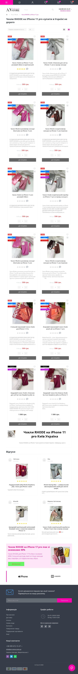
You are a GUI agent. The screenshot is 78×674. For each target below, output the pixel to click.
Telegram (11, 656)
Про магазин (10, 615)
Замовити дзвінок (65, 10)
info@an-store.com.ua (13, 649)
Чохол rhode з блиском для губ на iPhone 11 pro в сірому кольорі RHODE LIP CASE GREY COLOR (55, 65)
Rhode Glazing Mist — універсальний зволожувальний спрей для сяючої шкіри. (56, 486)
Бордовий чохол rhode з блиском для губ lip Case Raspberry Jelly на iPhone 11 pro (23, 395)
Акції (7, 634)
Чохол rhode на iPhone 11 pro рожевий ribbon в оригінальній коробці (23, 65)
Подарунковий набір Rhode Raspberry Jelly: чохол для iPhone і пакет (22, 485)
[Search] (53, 10)
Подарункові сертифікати (14, 631)
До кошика (22, 94)
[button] (32, 2)
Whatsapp (15, 656)
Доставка (9, 617)
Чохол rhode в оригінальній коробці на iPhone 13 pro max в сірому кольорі (56, 528)
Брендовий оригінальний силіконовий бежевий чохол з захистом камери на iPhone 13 (22, 529)
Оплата (8, 620)
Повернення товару (12, 629)
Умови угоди (10, 623)
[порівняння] (34, 39)
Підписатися (64, 600)
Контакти (9, 626)
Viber (7, 656)
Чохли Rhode (14, 14)
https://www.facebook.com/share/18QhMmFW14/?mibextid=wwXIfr (41, 626)
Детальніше (16, 564)
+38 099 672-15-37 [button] (13, 646)
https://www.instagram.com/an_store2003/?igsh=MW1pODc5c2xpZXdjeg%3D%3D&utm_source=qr (49, 626)
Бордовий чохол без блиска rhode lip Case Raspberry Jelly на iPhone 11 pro (55, 395)
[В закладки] (34, 37)
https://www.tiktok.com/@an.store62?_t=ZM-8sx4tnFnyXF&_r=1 (45, 626)
